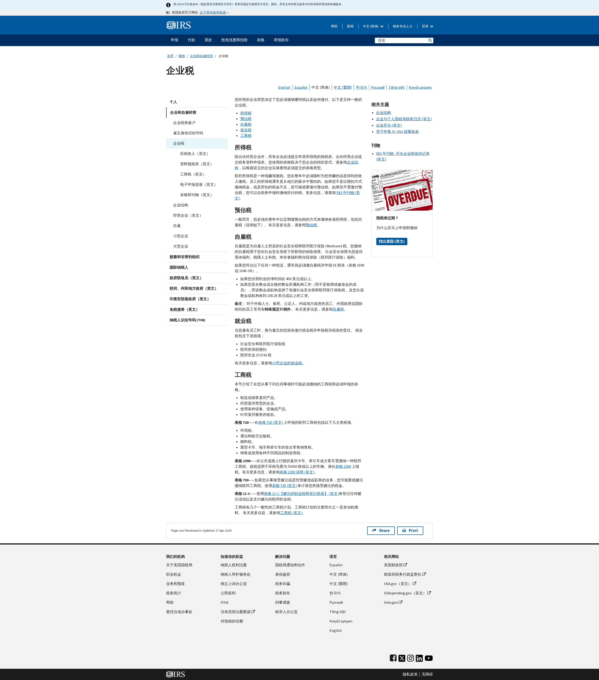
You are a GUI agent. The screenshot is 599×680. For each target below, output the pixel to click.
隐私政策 (410, 674)
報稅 (182, 56)
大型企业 (180, 246)
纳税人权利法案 (234, 565)
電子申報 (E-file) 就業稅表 (397, 131)
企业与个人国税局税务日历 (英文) (404, 119)
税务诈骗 (282, 583)
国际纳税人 (179, 267)
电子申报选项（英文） (199, 184)
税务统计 (173, 593)
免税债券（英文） (185, 309)
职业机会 (173, 574)
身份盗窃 (282, 574)
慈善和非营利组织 (185, 256)
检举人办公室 (286, 611)
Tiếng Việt (396, 87)
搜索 (430, 40)
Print (413, 530)
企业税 (178, 143)
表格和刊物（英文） (197, 194)
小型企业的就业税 (287, 363)
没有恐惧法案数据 (236, 611)
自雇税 (246, 124)
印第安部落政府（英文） (190, 298)
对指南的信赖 (232, 621)
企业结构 (180, 205)
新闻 (350, 26)
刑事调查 (282, 602)
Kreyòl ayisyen (420, 87)
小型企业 (180, 236)
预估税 (246, 118)
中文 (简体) (371, 26)
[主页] (179, 23)
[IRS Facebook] (393, 657)
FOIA (224, 602)
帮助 (334, 26)
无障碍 (427, 674)
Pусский (336, 602)
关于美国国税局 (179, 565)
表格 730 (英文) (284, 485)
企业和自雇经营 (201, 56)
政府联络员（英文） (186, 277)
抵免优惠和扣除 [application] (234, 39)
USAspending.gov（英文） (405, 593)
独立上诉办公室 (234, 583)
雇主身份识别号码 (188, 133)
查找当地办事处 (179, 611)
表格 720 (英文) (270, 422)
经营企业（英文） (188, 215)
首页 (170, 56)
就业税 (246, 130)
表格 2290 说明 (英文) (297, 472)
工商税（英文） (193, 174)
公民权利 (228, 593)
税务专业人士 (403, 26)
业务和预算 (175, 583)
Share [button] (384, 530)
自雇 (177, 225)
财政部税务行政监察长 (402, 574)
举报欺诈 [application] (281, 39)
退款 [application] (208, 39)
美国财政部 (393, 565)
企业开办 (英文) (389, 125)
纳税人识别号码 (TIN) (187, 320)
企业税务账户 (184, 122)
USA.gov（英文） (398, 583)
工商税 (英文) (291, 512)
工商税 (246, 135)
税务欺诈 (282, 593)
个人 (173, 101)
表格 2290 (343, 466)
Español (300, 87)
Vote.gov (391, 602)
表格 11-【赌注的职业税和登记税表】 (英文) (301, 493)
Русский (377, 87)
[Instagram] (410, 657)
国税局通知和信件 (290, 565)
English (284, 87)
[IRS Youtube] (429, 657)
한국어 (361, 87)
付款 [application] (191, 39)
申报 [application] (174, 39)
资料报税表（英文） (197, 163)
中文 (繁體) (343, 87)
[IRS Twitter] (401, 657)
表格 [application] (260, 39)
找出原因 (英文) (392, 241)
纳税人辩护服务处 (236, 574)
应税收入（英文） (195, 153)
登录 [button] (425, 26)
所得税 (246, 113)
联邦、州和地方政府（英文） (194, 288)
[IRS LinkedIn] (419, 657)
